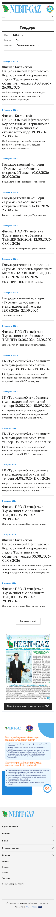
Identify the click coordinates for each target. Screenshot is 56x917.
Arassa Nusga (31, 907)
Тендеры (6, 878)
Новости (6, 867)
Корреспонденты (10, 848)
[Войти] (52, 16)
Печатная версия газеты (13, 884)
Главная (6, 861)
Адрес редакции (10, 826)
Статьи (5, 873)
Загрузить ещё (28, 621)
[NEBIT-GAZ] (18, 814)
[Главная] (23, 9)
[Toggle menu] (3, 16)
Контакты (6, 833)
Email (5, 841)
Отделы (6, 855)
